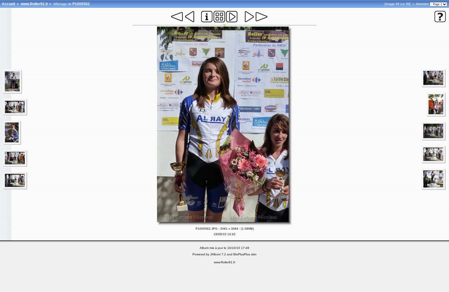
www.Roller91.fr (34, 4)
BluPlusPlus (241, 254)
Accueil (8, 4)
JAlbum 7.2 (218, 254)
